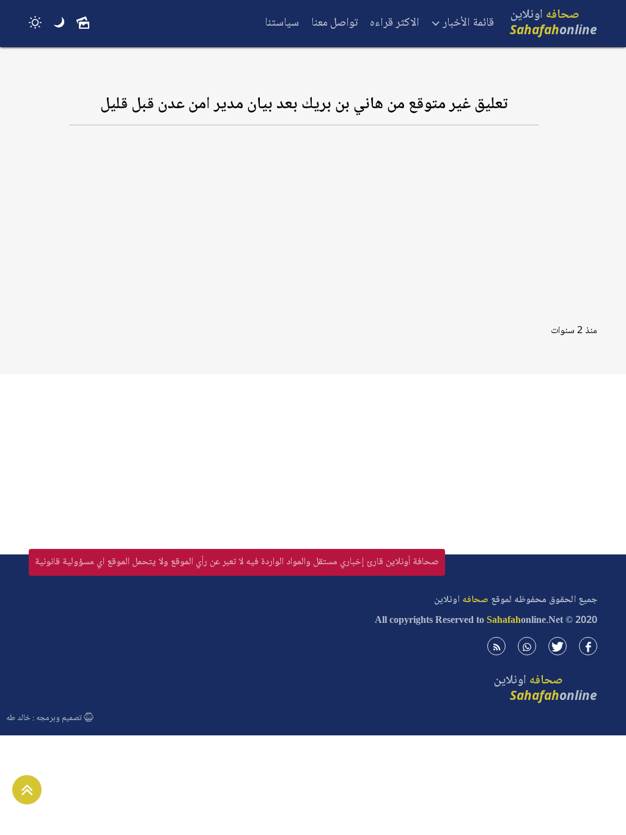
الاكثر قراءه (394, 23)
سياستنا (282, 23)
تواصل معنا (334, 23)
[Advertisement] (303, 230)
